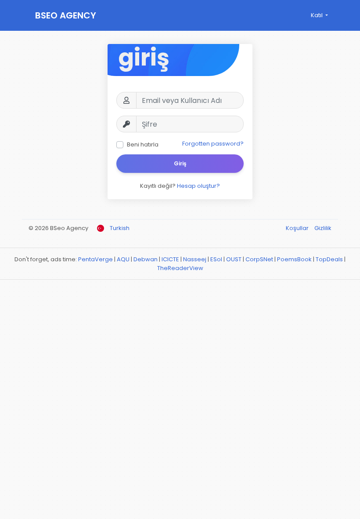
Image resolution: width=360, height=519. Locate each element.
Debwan (145, 259)
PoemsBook (294, 259)
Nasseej (194, 259)
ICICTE (170, 259)
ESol (216, 259)
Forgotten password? (213, 143)
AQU (123, 259)
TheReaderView (180, 268)
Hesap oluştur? (198, 186)
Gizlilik (322, 228)
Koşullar (298, 228)
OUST (233, 259)
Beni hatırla (142, 144)
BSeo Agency (65, 15)
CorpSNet (259, 259)
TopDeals (329, 259)
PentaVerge (95, 259)
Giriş (180, 163)
